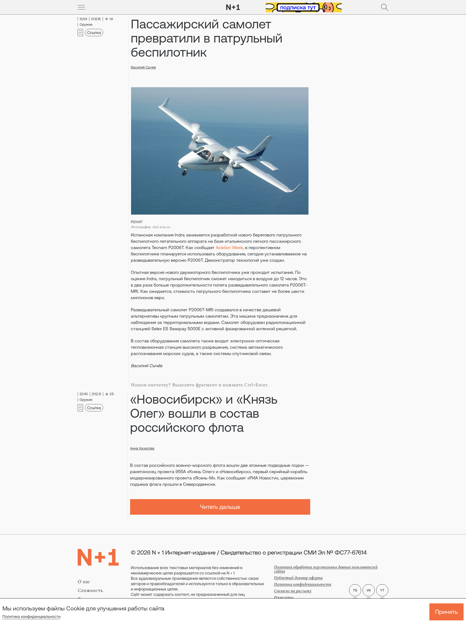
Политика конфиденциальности (31, 616)
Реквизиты (283, 597)
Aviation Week (229, 247)
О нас (84, 581)
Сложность (90, 590)
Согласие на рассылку (292, 591)
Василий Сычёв (146, 365)
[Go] (81, 7)
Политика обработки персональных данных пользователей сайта (326, 569)
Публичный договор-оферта (298, 578)
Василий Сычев (143, 67)
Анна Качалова (142, 448)
